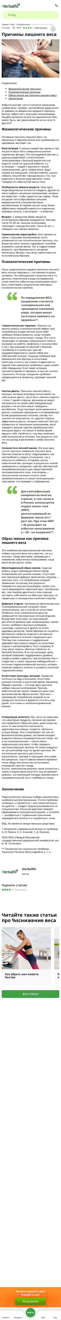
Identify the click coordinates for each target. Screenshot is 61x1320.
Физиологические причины (24, 88)
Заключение (15, 98)
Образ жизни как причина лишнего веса (32, 95)
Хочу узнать (31, 1301)
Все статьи (30, 994)
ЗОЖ (43, 1317)
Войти (30, 1312)
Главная (5, 1317)
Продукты (18, 1317)
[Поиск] (52, 15)
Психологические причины (24, 92)
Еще (55, 1317)
